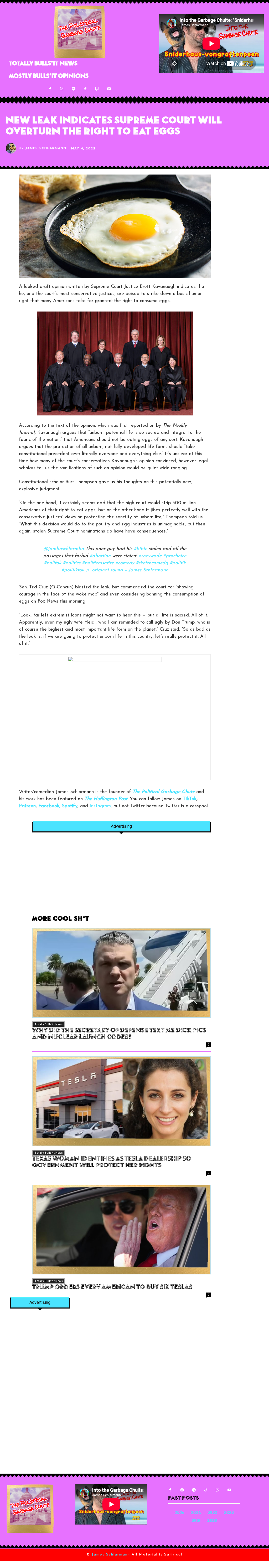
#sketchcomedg (152, 563)
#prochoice (174, 556)
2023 (212, 1513)
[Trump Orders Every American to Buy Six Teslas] (121, 1229)
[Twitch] (97, 88)
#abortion (100, 556)
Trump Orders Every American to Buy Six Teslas (112, 1287)
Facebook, (49, 806)
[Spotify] (73, 88)
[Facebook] (50, 88)
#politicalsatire (98, 563)
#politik (178, 563)
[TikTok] (85, 88)
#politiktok (72, 570)
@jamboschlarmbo (63, 549)
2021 (196, 1521)
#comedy (124, 563)
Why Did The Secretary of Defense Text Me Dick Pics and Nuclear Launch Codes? (119, 1034)
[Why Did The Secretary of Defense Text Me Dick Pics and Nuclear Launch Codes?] (121, 973)
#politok (52, 563)
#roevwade (150, 556)
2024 (196, 1513)
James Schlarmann (45, 148)
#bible (140, 549)
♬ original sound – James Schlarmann (127, 570)
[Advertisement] (121, 877)
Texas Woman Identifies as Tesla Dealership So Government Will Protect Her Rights (111, 1162)
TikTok (189, 799)
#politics (71, 563)
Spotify (69, 806)
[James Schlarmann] (12, 148)
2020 (212, 1521)
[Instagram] (61, 88)
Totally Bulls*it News (49, 1024)
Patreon (27, 806)
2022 (229, 1513)
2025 (179, 1513)
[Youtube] (109, 88)
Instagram (100, 806)
